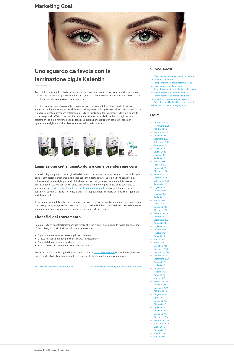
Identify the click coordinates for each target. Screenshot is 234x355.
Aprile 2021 (159, 236)
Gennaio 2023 (160, 167)
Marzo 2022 (159, 200)
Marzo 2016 (159, 336)
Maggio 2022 (160, 193)
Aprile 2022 (159, 197)
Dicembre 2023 (161, 138)
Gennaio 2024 (160, 135)
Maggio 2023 (160, 154)
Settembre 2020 (162, 258)
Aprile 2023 (159, 158)
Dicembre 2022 (161, 171)
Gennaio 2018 (160, 310)
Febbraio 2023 (161, 164)
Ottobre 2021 (160, 216)
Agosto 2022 (160, 184)
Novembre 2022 (161, 174)
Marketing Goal (53, 6)
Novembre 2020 (161, 252)
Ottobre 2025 (160, 129)
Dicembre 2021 (161, 210)
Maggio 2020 (160, 271)
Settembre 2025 (162, 132)
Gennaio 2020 (160, 284)
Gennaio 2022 (160, 206)
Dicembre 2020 (161, 248)
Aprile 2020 (159, 274)
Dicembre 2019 (161, 287)
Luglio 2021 (159, 226)
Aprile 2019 (159, 297)
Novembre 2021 (161, 213)
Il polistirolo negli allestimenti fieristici (54, 266)
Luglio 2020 (159, 265)
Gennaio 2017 (160, 313)
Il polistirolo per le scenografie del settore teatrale (115, 266)
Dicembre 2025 (161, 122)
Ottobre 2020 (160, 255)
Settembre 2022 (162, 180)
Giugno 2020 (160, 268)
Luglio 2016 (159, 326)
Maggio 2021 (160, 232)
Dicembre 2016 (161, 317)
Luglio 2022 (159, 187)
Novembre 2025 (161, 125)
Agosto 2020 (160, 261)
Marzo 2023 (159, 161)
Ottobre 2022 (160, 177)
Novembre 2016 (161, 320)
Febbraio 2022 (161, 203)
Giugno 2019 (160, 294)
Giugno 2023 (160, 151)
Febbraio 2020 (161, 281)
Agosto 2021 (160, 223)
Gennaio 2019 (160, 300)
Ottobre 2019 (160, 291)
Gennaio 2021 (160, 245)
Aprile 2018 (159, 307)
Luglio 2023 (159, 148)
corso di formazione (104, 252)
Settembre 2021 (162, 219)
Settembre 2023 (162, 141)
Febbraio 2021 (161, 242)
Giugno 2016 (160, 330)
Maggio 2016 (160, 333)
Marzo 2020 (159, 278)
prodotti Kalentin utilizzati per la (78, 188)
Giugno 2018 (160, 304)
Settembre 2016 (162, 323)
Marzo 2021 (159, 239)
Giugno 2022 (160, 190)
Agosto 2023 (160, 145)
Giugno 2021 (160, 229)
